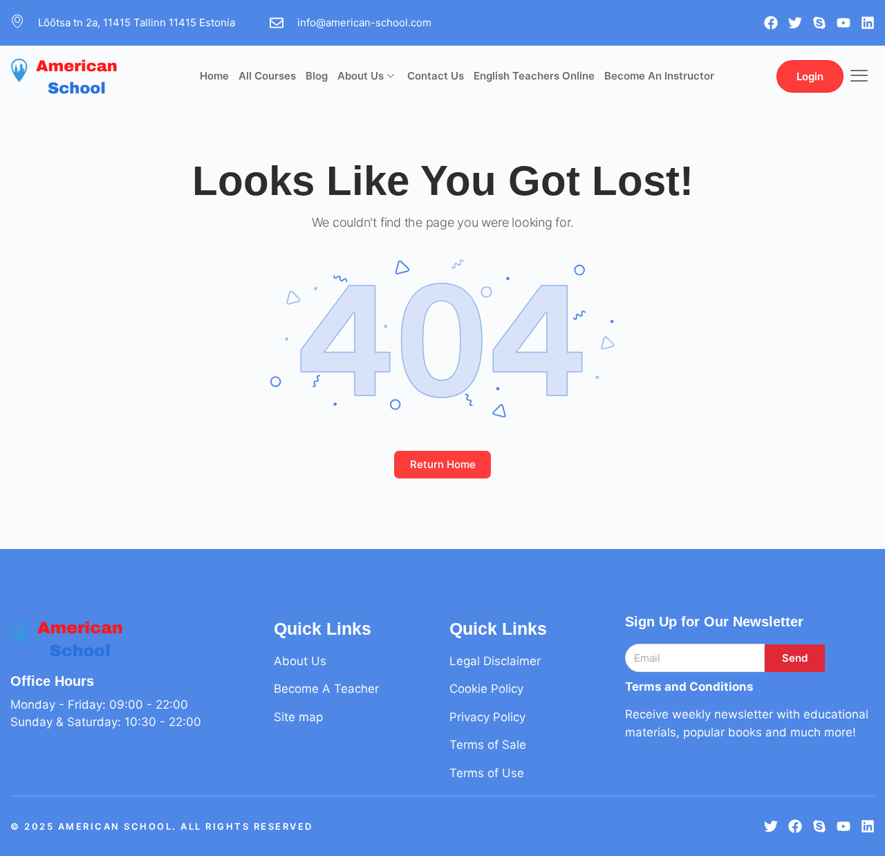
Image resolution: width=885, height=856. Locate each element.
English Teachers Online (534, 75)
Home (214, 75)
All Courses (267, 75)
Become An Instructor (659, 75)
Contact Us (435, 75)
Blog (317, 75)
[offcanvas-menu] (859, 76)
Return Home (443, 464)
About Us (360, 75)
